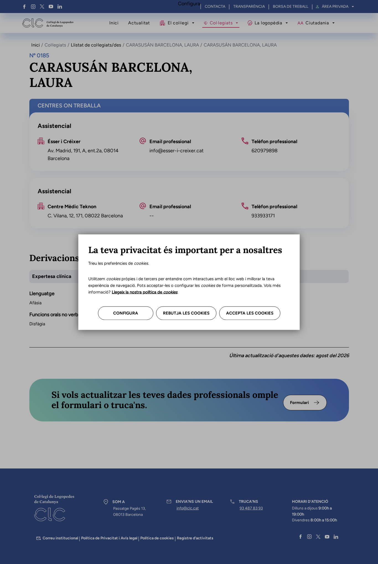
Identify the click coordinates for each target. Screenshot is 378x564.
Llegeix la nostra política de (144, 291)
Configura (125, 312)
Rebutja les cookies (186, 312)
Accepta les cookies (249, 312)
